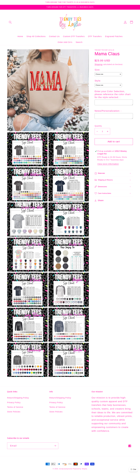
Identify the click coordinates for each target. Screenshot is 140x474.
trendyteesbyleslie (65, 469)
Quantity (98, 126)
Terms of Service (15, 407)
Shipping (98, 64)
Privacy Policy (14, 402)
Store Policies (13, 412)
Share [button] (100, 200)
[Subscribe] (55, 445)
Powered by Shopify (80, 469)
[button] (10, 22)
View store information (108, 164)
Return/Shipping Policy (18, 398)
